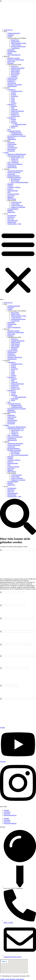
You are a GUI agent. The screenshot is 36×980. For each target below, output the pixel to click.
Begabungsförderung (13, 175)
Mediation (10, 197)
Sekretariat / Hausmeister (14, 84)
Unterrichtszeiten (12, 147)
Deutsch (13, 93)
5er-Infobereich (11, 215)
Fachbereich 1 (11, 89)
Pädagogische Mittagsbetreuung (16, 154)
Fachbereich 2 (11, 104)
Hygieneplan (11, 151)
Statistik (9, 53)
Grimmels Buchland (13, 194)
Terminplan (10, 146)
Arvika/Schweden (16, 202)
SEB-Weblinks (15, 73)
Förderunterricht (12, 167)
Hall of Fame (15, 40)
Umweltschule (15, 48)
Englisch (13, 94)
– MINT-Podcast (16, 45)
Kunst (13, 98)
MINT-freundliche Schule (18, 43)
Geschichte (14, 109)
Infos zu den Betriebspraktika (19, 182)
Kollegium (10, 63)
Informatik (14, 122)
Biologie (13, 119)
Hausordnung (11, 149)
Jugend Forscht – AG (17, 157)
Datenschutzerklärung (10, 815)
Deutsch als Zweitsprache (14, 164)
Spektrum (10, 210)
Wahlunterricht (11, 139)
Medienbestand (11, 222)
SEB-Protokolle (15, 69)
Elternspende (15, 74)
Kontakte (6, 810)
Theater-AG (14, 159)
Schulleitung (11, 81)
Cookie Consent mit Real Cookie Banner (12, 979)
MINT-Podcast (11, 199)
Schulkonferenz (12, 79)
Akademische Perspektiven (15, 171)
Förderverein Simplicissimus (15, 59)
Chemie (13, 121)
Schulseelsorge (11, 83)
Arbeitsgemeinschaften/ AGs (15, 156)
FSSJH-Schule (15, 41)
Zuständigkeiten (12, 86)
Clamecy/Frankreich (17, 205)
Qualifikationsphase (17, 134)
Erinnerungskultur (12, 190)
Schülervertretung (12, 78)
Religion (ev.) (15, 114)
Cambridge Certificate (13, 187)
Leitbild (9, 36)
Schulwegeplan (11, 144)
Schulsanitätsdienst (12, 209)
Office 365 (10, 219)
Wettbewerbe (11, 212)
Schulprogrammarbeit (13, 33)
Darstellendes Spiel (16, 91)
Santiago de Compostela (18, 207)
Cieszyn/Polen (15, 204)
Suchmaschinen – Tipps (14, 224)
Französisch (14, 96)
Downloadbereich (12, 220)
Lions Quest (10, 195)
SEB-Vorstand (15, 71)
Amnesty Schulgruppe (13, 172)
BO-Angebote (15, 180)
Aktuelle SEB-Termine (17, 68)
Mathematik (14, 126)
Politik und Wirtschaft (17, 111)
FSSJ (8, 192)
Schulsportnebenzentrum (18, 46)
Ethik (12, 108)
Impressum (7, 813)
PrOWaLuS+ (11, 217)
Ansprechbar (11, 174)
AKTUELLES (8, 30)
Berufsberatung (15, 179)
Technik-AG (14, 161)
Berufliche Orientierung (14, 177)
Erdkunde (14, 106)
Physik (13, 127)
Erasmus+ (10, 189)
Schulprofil (10, 35)
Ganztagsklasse (11, 166)
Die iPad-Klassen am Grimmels (16, 136)
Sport (9, 129)
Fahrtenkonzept (11, 51)
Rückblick (14, 76)
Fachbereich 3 (11, 117)
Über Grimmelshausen (13, 55)
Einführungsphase (16, 132)
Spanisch (13, 103)
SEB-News (14, 66)
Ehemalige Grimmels (13, 58)
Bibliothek (10, 184)
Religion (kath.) (15, 116)
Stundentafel (11, 50)
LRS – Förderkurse (13, 162)
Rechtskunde (15, 113)
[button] (18, 263)
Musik (13, 101)
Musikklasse (11, 137)
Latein (13, 99)
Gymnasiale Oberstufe (13, 131)
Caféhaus (10, 185)
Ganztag (6, 152)
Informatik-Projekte (20, 124)
